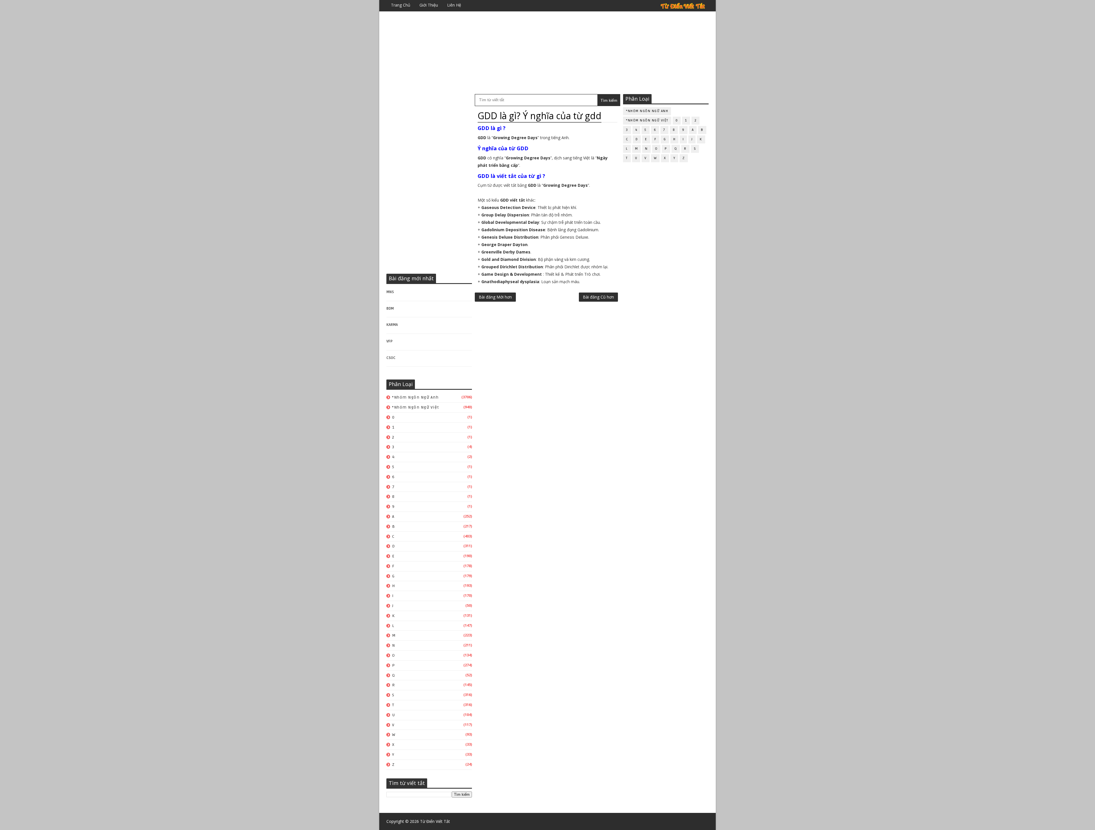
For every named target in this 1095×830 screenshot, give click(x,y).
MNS (390, 292)
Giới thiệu (428, 5)
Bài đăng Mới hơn (495, 297)
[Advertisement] (547, 53)
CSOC (391, 358)
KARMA (392, 324)
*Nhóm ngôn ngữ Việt (415, 407)
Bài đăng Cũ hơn (598, 297)
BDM (390, 308)
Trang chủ (400, 5)
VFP (389, 341)
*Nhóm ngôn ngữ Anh (415, 397)
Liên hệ (454, 5)
